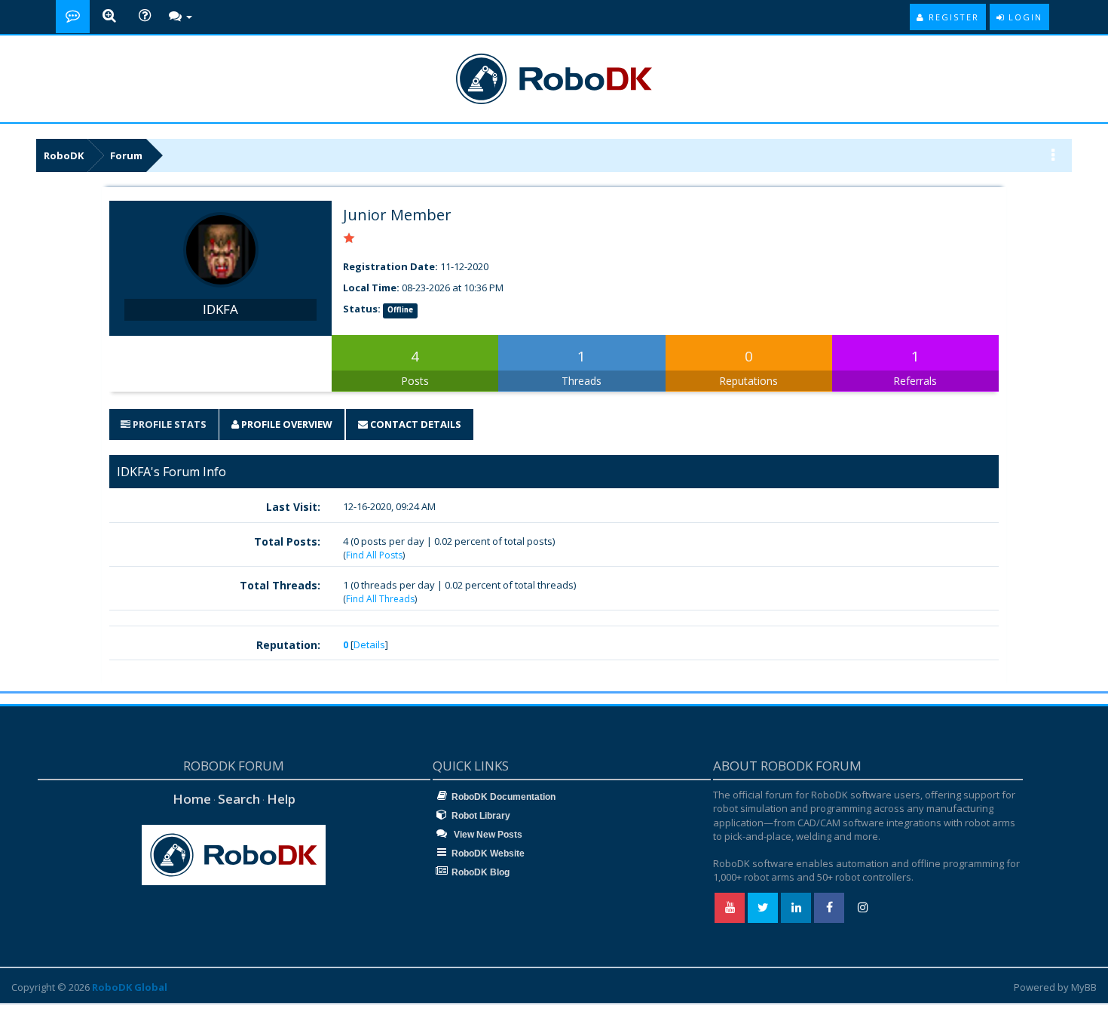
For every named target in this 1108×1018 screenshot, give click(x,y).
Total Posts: (287, 541)
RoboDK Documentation (503, 797)
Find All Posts (374, 555)
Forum (126, 155)
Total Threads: (280, 585)
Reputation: (288, 645)
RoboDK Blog (480, 872)
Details (369, 644)
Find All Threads (380, 598)
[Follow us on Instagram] (862, 908)
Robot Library (480, 815)
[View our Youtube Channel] (730, 908)
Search (239, 798)
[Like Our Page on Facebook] (829, 908)
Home (192, 798)
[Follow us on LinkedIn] (796, 908)
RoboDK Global (129, 987)
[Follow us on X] (763, 908)
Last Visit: (293, 507)
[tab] (164, 424)
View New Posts (486, 834)
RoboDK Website (488, 853)
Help (281, 798)
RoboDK (64, 155)
